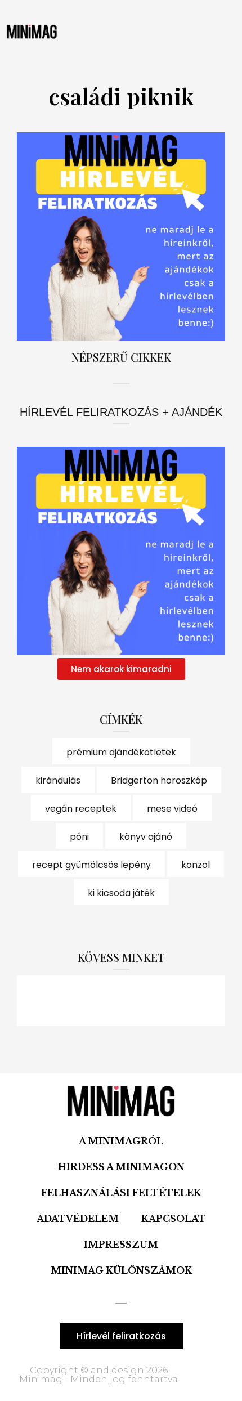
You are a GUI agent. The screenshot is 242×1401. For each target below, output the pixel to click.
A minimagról (121, 1141)
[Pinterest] (90, 1001)
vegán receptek (80, 808)
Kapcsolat (173, 1218)
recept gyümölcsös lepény (91, 864)
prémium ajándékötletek (121, 752)
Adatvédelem (78, 1218)
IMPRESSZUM (121, 1244)
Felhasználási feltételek (121, 1192)
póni (79, 836)
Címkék (121, 719)
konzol (195, 864)
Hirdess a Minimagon (121, 1166)
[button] (113, 31)
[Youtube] (152, 1001)
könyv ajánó (145, 836)
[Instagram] (121, 1001)
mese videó (172, 808)
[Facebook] (59, 1001)
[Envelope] (183, 1001)
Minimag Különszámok (121, 1270)
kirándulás (57, 780)
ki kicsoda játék (121, 893)
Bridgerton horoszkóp (159, 780)
